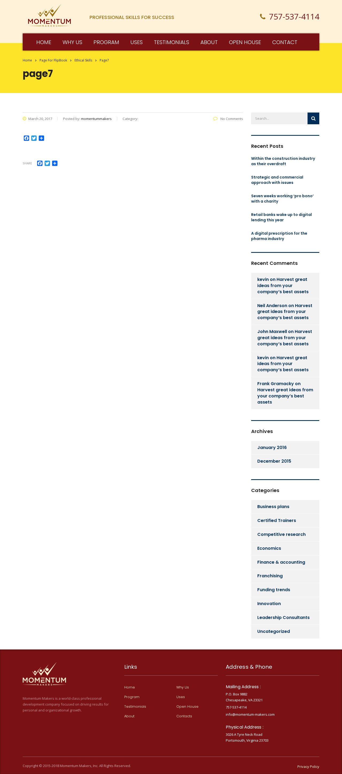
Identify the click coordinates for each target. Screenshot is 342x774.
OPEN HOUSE (245, 42)
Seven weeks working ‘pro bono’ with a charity (282, 198)
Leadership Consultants (283, 617)
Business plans (273, 507)
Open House (187, 707)
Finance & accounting (281, 562)
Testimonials (171, 42)
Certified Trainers (276, 520)
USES (136, 42)
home (43, 42)
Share (27, 163)
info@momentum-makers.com (250, 714)
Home (27, 60)
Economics (269, 548)
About (209, 42)
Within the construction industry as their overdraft (283, 161)
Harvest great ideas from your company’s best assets (283, 285)
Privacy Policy (308, 766)
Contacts (184, 716)
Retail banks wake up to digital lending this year (281, 217)
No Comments (231, 118)
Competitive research (281, 534)
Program (106, 42)
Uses (180, 697)
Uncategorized (273, 631)
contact (284, 42)
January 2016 (272, 447)
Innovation (269, 604)
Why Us (182, 687)
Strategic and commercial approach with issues (277, 180)
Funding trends (273, 590)
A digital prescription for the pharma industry (279, 236)
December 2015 (274, 461)
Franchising (270, 576)
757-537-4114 (236, 707)
